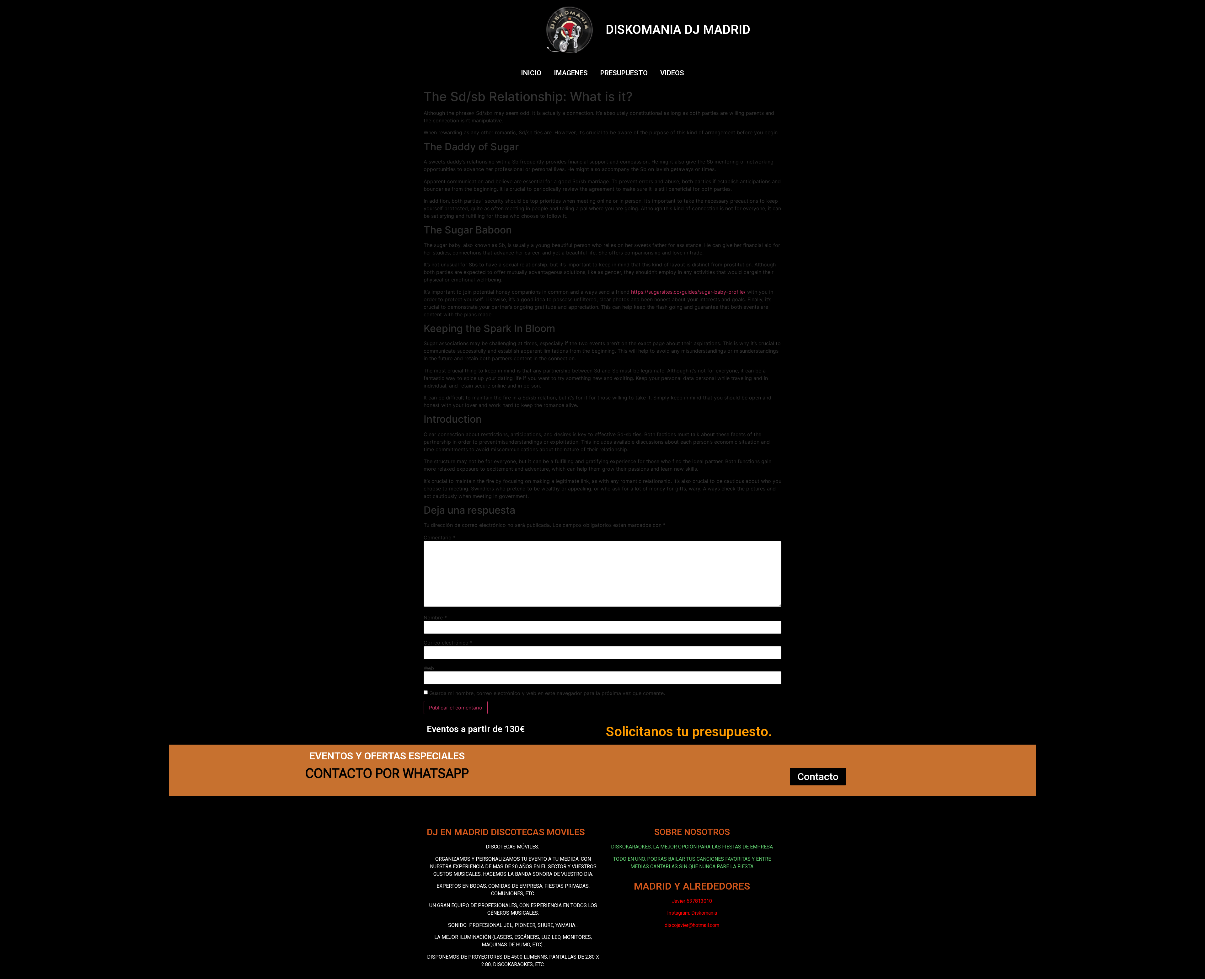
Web (429, 668)
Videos (672, 73)
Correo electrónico (448, 642)
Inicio (531, 73)
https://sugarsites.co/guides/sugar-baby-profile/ (688, 292)
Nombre (435, 617)
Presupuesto (624, 73)
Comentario (440, 537)
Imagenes (571, 73)
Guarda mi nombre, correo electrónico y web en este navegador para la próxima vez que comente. (547, 693)
